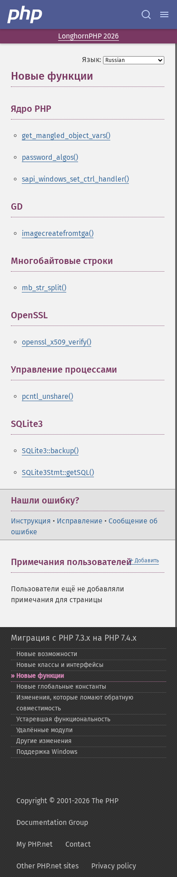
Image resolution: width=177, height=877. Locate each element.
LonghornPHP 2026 (88, 36)
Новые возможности (46, 654)
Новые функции (40, 676)
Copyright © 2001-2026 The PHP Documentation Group (67, 811)
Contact (78, 844)
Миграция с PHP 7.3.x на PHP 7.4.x (74, 638)
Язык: (91, 59)
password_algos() (50, 157)
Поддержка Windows (47, 752)
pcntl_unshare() (47, 396)
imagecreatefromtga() (57, 233)
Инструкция (31, 521)
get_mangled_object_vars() (66, 135)
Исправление (80, 521)
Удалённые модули (44, 730)
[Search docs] (146, 14)
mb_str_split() (44, 287)
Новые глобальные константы (61, 686)
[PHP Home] (25, 14)
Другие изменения (44, 741)
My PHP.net (34, 844)
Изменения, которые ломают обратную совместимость (74, 703)
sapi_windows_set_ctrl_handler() (75, 179)
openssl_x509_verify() (56, 342)
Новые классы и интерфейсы (59, 665)
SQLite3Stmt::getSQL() (58, 472)
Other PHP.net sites (47, 866)
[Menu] (164, 14)
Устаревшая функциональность (63, 719)
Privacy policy (113, 866)
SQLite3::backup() (50, 450)
